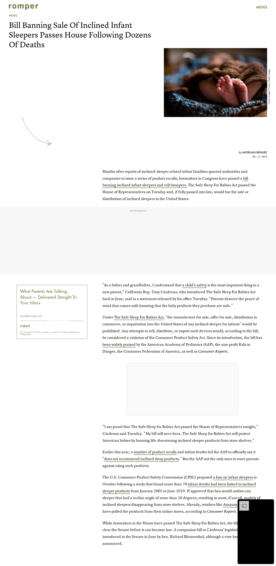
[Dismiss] (269, 503)
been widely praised (119, 344)
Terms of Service (69, 332)
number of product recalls (155, 451)
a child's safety (194, 285)
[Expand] (242, 503)
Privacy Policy (25, 334)
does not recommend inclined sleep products (141, 458)
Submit (25, 326)
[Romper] (23, 7)
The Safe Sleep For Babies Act (138, 317)
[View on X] (182, 389)
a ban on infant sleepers (233, 477)
